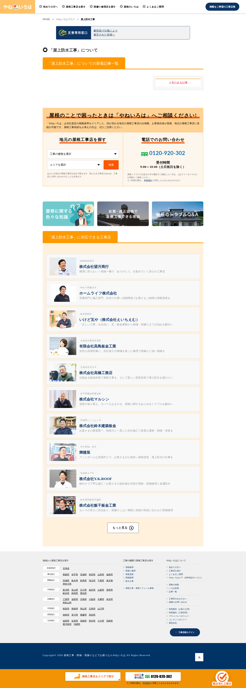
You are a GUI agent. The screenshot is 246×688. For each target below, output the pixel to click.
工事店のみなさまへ (178, 599)
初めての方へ (50, 7)
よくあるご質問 (155, 7)
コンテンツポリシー (178, 619)
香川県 (74, 615)
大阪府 (92, 599)
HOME (46, 19)
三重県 (66, 599)
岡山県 (83, 608)
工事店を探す (175, 571)
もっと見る (120, 527)
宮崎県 (109, 621)
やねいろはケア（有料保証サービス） (186, 577)
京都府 (83, 599)
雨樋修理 (130, 577)
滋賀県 (74, 599)
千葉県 (101, 580)
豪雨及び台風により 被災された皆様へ (106, 32)
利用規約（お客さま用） (180, 609)
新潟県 (66, 590)
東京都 (109, 580)
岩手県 (74, 574)
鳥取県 (66, 608)
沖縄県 (77, 624)
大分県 (101, 621)
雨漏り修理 (131, 571)
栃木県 (74, 580)
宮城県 (83, 574)
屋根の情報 (174, 585)
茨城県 (66, 580)
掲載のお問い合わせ (178, 602)
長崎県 (83, 621)
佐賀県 (74, 621)
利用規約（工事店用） (179, 612)
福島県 (109, 574)
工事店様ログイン (186, 632)
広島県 (92, 608)
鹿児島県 (67, 624)
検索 (111, 164)
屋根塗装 (130, 574)
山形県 (101, 574)
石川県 (83, 590)
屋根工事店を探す (76, 7)
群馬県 (83, 580)
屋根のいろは (131, 7)
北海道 (66, 568)
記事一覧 (173, 592)
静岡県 (74, 593)
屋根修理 (130, 567)
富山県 (74, 590)
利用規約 (148, 180)
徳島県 (66, 615)
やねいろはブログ (65, 19)
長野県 (109, 590)
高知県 (92, 615)
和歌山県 (67, 602)
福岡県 (66, 621)
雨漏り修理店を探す (105, 7)
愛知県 (83, 593)
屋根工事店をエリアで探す (98, 676)
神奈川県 (67, 584)
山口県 (101, 608)
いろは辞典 (174, 588)
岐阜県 (66, 593)
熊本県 (92, 621)
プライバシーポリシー (179, 616)
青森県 (66, 574)
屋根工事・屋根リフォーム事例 (140, 588)
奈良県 (109, 599)
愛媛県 (83, 615)
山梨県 (101, 590)
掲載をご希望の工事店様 (222, 7)
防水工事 (130, 581)
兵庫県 (101, 599)
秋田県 (92, 574)
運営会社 (173, 623)
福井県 (92, 590)
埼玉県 (92, 580)
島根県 (74, 608)
